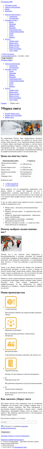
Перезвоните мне (20, 447)
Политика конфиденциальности (12, 439)
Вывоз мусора (14, 45)
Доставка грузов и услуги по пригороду (15, 436)
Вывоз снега (13, 43)
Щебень (12, 26)
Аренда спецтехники (12, 7)
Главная (3, 103)
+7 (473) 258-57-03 (11, 185)
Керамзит (12, 28)
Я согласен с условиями (14, 427)
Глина (11, 33)
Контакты (8, 11)
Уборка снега (14, 41)
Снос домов (13, 50)
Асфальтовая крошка (16, 32)
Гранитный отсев (15, 30)
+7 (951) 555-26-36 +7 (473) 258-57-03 (7, 55)
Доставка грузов (11, 5)
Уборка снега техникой (13, 115)
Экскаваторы (14, 18)
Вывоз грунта (14, 47)
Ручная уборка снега (12, 113)
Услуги (7, 39)
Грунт (11, 35)
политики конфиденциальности (14, 427)
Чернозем (12, 24)
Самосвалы (13, 16)
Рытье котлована (15, 49)
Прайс (7, 9)
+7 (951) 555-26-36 (11, 184)
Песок (11, 22)
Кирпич (12, 37)
